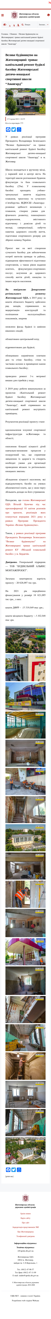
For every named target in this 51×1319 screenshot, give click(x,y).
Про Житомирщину (25, 1231)
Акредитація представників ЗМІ (25, 1227)
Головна (4, 34)
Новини (13, 34)
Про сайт (25, 1222)
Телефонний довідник (25, 1236)
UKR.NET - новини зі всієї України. (25, 1295)
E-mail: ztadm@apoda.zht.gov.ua (25, 1275)
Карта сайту (25, 1218)
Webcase (36, 1300)
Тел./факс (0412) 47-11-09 (25, 1272)
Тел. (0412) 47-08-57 (25, 1269)
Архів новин (25, 1213)
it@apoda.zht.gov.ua (25, 1250)
